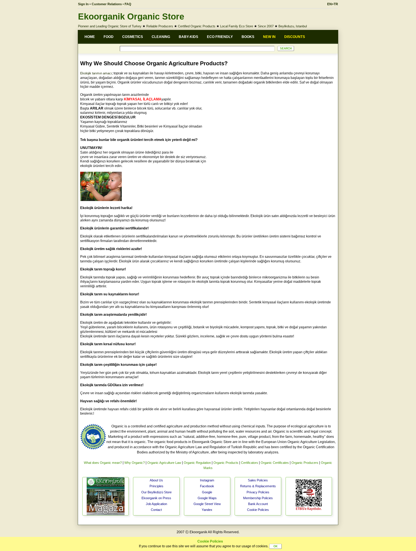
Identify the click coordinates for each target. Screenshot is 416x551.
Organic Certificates (275, 462)
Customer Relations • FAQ (111, 4)
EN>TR (332, 4)
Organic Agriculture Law (164, 462)
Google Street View (207, 504)
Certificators (249, 462)
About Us (156, 480)
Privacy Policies (258, 492)
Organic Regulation (197, 462)
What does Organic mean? (103, 462)
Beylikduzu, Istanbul (292, 26)
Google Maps (207, 498)
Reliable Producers (159, 26)
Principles (156, 486)
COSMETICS (132, 37)
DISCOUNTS (294, 37)
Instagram (207, 480)
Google (207, 492)
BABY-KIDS (188, 37)
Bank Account (258, 504)
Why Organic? (134, 462)
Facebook (207, 486)
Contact (156, 510)
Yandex (207, 510)
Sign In (83, 4)
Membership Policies (258, 498)
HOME (89, 37)
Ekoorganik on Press (156, 498)
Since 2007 (266, 26)
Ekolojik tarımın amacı (96, 73)
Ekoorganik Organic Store (131, 16)
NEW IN (269, 37)
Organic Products (225, 462)
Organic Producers (304, 462)
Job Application (156, 504)
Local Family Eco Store (236, 26)
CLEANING (161, 37)
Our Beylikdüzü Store (156, 492)
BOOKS (248, 37)
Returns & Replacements (258, 486)
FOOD (109, 37)
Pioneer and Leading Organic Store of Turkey (109, 26)
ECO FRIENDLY (220, 37)
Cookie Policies (258, 510)
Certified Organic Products (196, 26)
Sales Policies (258, 480)
